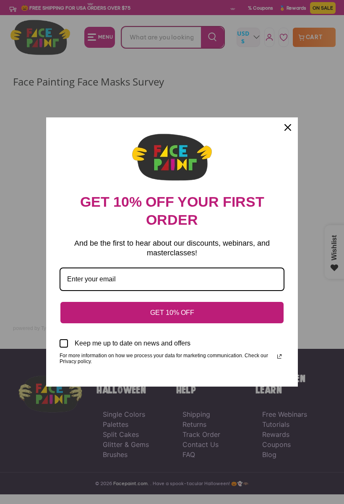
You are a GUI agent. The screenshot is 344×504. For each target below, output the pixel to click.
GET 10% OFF (172, 312)
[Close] (288, 127)
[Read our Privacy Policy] (279, 356)
